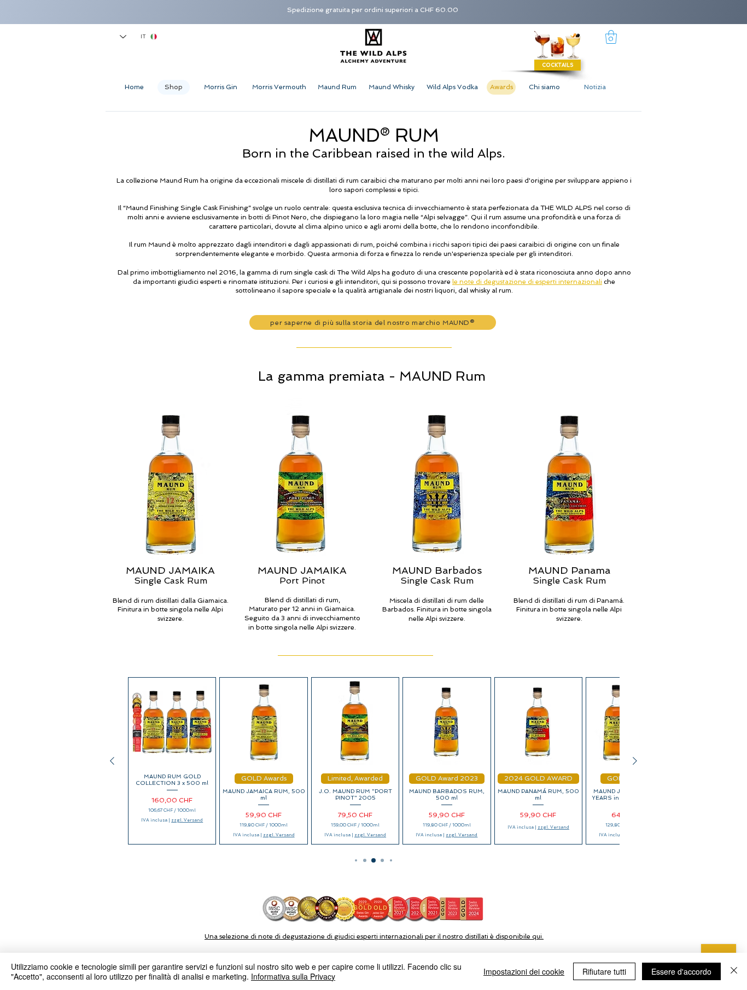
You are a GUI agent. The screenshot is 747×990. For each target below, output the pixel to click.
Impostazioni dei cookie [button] (523, 971)
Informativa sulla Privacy (293, 976)
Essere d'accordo (681, 971)
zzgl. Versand (187, 820)
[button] (611, 37)
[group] (373, 761)
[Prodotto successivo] (634, 760)
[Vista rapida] (172, 721)
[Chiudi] (733, 971)
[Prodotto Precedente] (112, 760)
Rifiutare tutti (604, 971)
